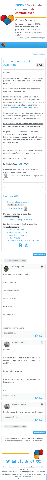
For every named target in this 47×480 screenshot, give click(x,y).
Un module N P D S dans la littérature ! (23, 240)
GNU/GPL (40, 467)
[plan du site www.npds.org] (21, 461)
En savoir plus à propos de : (19, 202)
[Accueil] (3, 45)
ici (10, 153)
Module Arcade (13, 238)
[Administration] (38, 461)
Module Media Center (16, 230)
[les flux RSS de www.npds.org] (27, 461)
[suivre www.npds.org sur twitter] (9, 461)
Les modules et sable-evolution (24, 107)
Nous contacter (14, 467)
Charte (4, 467)
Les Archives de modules (17, 235)
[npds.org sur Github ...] (33, 461)
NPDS (19, 5)
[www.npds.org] (37, 453)
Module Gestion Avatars (17, 232)
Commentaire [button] (39, 254)
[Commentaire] (36, 335)
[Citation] (40, 335)
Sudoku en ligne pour (16, 219)
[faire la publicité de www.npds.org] (15, 461)
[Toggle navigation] (42, 45)
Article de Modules (15, 208)
